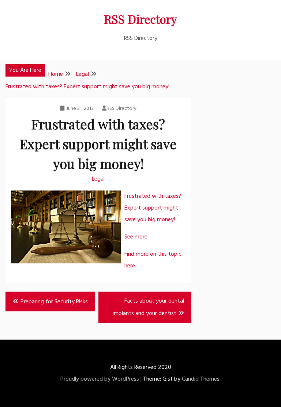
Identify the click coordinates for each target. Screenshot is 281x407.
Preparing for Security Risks (54, 302)
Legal (98, 179)
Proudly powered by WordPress (99, 379)
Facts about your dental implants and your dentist (148, 307)
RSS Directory (140, 19)
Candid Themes (201, 379)
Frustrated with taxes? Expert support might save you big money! (152, 208)
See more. (136, 237)
